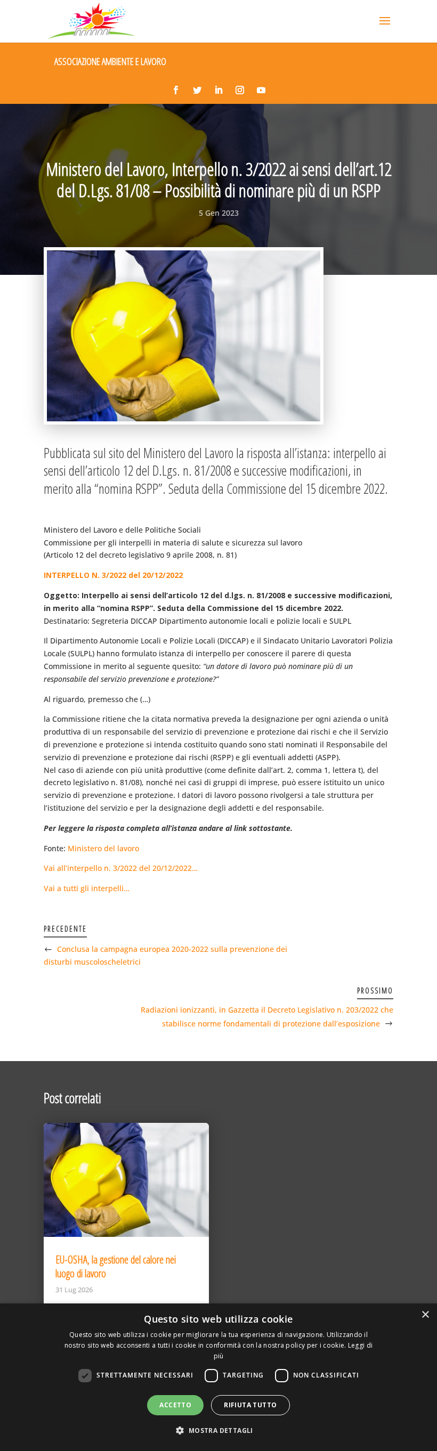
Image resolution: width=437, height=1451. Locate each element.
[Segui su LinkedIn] (218, 90)
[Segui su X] (197, 90)
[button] (218, 1430)
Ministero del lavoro (103, 848)
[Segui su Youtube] (261, 90)
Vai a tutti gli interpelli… (87, 888)
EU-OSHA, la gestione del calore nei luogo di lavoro (115, 1266)
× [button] (425, 1315)
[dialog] (218, 1377)
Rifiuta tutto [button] (250, 1404)
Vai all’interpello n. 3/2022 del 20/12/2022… (121, 868)
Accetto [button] (175, 1404)
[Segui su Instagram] (239, 90)
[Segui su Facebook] (175, 90)
